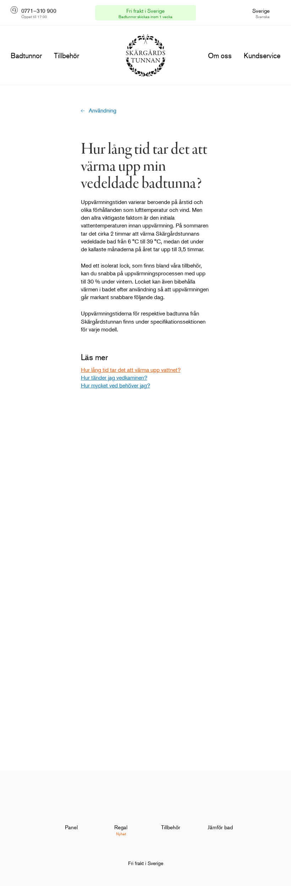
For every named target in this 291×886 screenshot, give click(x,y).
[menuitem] (71, 815)
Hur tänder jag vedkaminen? (114, 377)
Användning (102, 110)
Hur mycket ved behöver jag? (115, 385)
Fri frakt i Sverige (145, 863)
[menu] (26, 56)
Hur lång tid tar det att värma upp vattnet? (131, 369)
